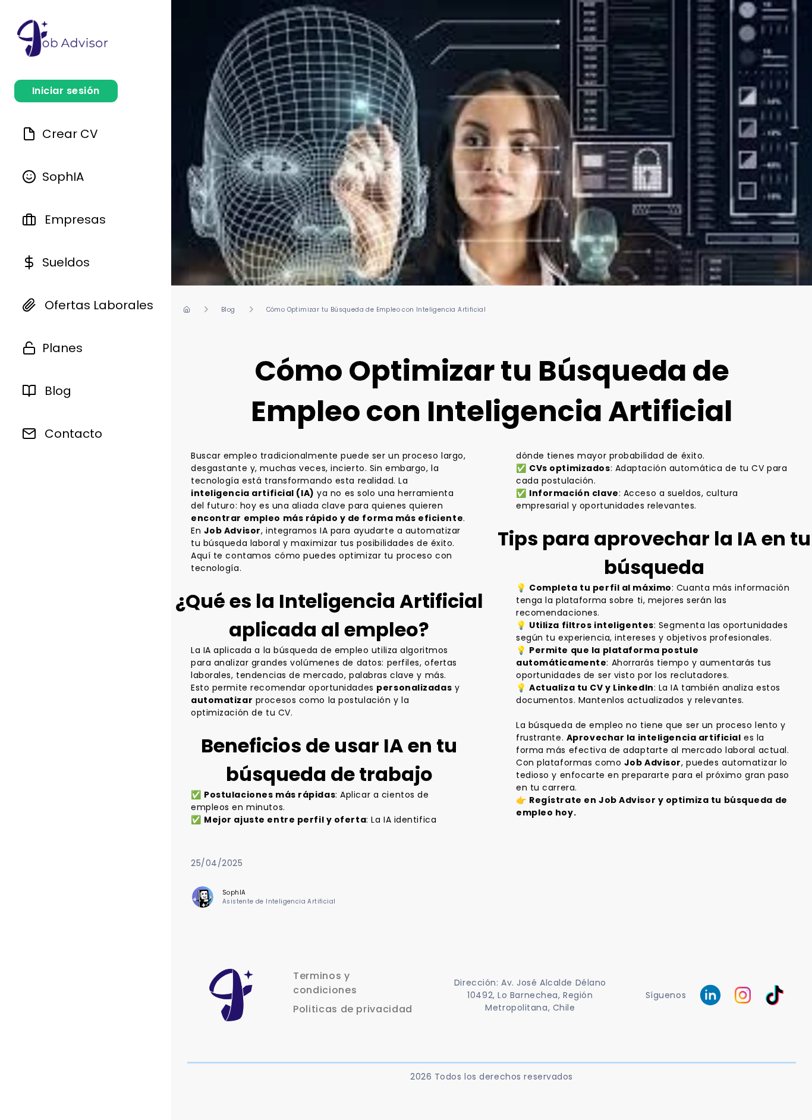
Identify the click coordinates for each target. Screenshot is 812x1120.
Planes (59, 348)
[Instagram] (743, 995)
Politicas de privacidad (353, 1009)
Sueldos (63, 262)
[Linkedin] (710, 995)
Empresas (75, 219)
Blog (58, 390)
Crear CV (67, 134)
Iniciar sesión (66, 91)
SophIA (60, 176)
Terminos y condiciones (325, 983)
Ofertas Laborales (99, 305)
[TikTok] (769, 995)
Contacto (73, 433)
